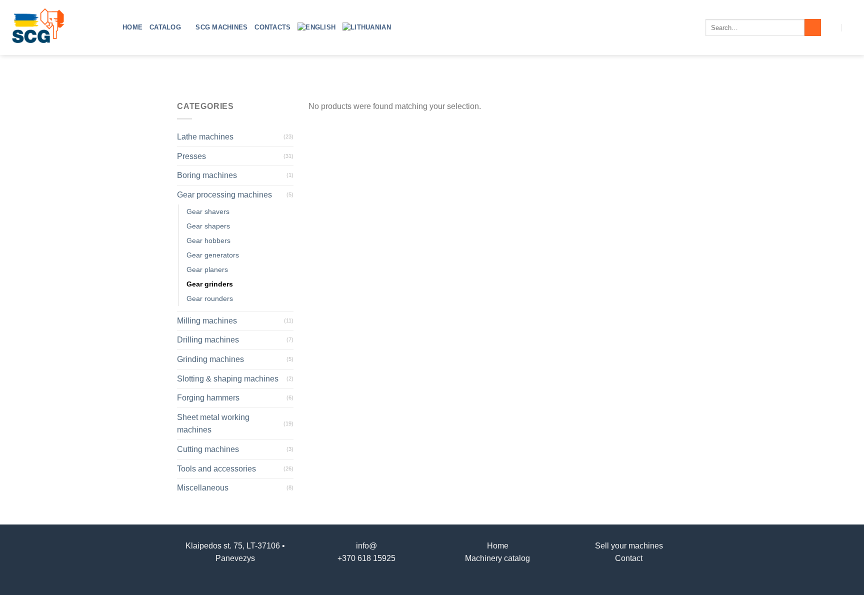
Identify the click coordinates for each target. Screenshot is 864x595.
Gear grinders (209, 284)
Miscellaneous (202, 488)
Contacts (272, 27)
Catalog (165, 27)
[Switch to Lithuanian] (366, 28)
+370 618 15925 (367, 558)
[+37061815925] (852, 27)
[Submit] (812, 27)
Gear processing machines (224, 194)
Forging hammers (208, 398)
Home (132, 27)
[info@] (832, 27)
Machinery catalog (497, 558)
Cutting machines (208, 449)
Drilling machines (208, 340)
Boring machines (207, 175)
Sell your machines (629, 546)
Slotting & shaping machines (227, 378)
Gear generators (212, 255)
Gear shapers (208, 226)
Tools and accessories (216, 468)
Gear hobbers (208, 240)
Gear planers (207, 270)
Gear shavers (208, 212)
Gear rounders (209, 298)
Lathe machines (205, 136)
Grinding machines (210, 359)
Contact (628, 558)
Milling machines (207, 320)
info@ (366, 546)
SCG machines (222, 27)
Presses (191, 156)
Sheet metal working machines (213, 423)
